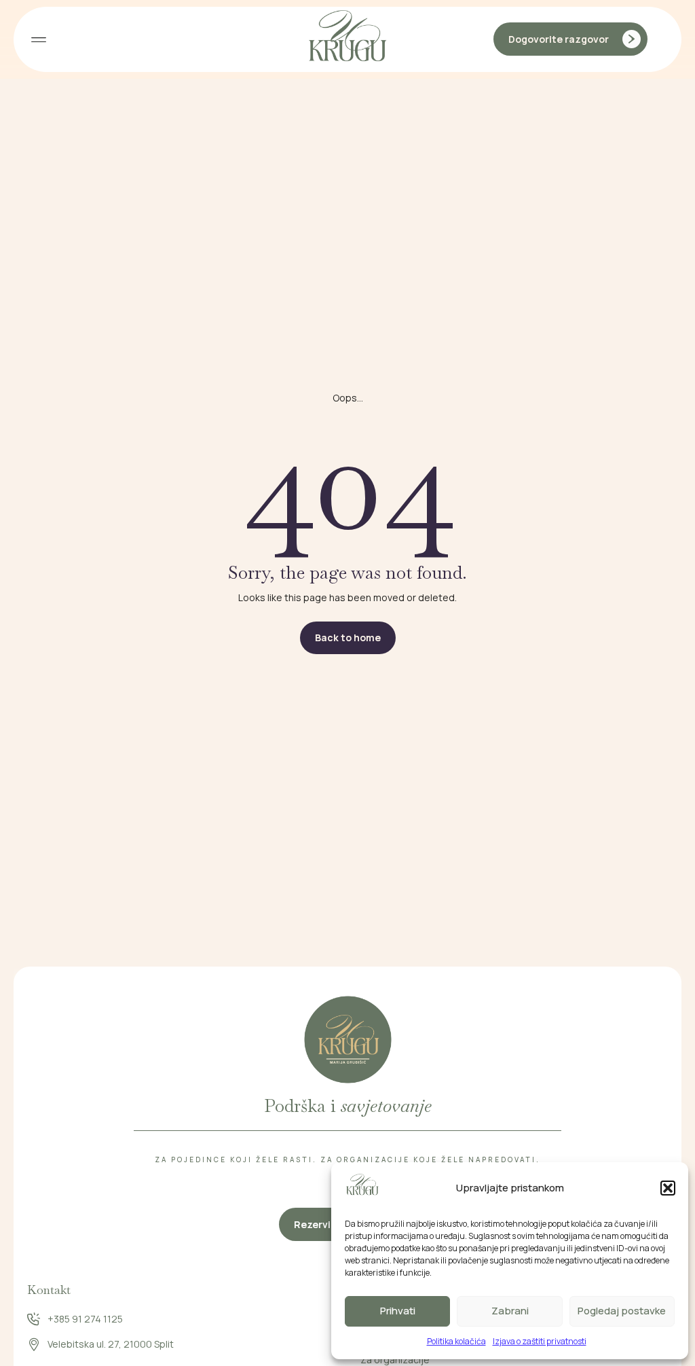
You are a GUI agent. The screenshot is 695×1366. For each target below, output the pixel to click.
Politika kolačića (456, 1341)
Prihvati (397, 1311)
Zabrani (510, 1311)
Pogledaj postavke (622, 1311)
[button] (668, 1188)
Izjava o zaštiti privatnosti (539, 1341)
